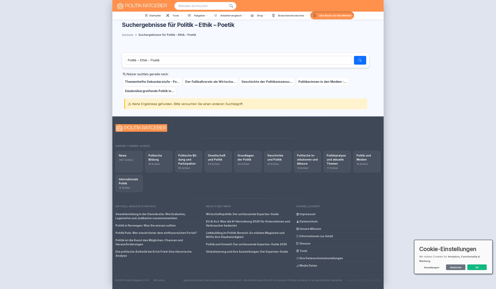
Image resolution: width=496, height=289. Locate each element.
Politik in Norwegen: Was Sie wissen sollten (145, 225)
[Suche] (231, 6)
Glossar (305, 243)
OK (477, 267)
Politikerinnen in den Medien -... (322, 82)
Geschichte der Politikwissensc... (267, 82)
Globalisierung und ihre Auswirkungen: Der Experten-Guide (247, 251)
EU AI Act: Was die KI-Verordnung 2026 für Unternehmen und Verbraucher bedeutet (248, 223)
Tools (303, 250)
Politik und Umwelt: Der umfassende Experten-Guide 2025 (246, 244)
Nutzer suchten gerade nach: (147, 74)
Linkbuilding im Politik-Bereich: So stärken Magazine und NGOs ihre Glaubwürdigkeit (245, 235)
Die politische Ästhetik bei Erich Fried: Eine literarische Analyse (153, 253)
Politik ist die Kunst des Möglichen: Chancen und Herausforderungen (149, 242)
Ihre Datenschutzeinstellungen (321, 258)
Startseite (127, 34)
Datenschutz (308, 221)
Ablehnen (456, 267)
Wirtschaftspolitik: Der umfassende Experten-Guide (242, 214)
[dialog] (453, 257)
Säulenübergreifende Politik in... (149, 91)
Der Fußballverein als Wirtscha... (210, 82)
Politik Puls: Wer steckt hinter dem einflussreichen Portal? (156, 232)
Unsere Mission (310, 228)
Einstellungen (431, 267)
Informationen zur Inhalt (316, 236)
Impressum (307, 214)
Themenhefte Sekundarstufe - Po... (152, 82)
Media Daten (308, 265)
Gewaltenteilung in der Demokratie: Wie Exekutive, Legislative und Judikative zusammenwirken (150, 216)
